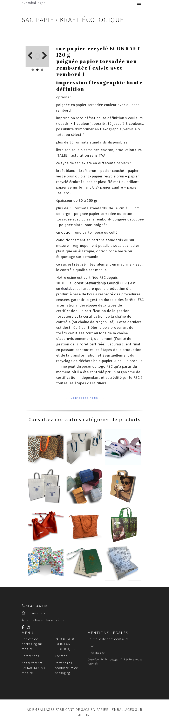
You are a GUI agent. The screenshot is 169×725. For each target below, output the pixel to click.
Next (43, 56)
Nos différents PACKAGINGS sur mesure (34, 668)
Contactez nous (84, 398)
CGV (91, 646)
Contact (61, 656)
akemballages (34, 2)
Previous (32, 56)
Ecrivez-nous (35, 613)
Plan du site (96, 653)
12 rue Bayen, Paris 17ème (45, 620)
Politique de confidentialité (108, 639)
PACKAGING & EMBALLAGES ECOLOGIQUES (65, 644)
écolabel (68, 288)
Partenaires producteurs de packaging (66, 668)
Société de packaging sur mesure (32, 644)
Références (30, 656)
